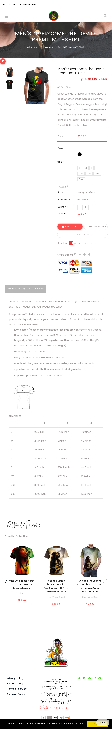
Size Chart (67, 87)
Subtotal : (62, 213)
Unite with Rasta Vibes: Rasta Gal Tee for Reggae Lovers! (21, 584)
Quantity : (62, 206)
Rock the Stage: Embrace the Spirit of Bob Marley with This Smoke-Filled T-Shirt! (55, 586)
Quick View (21, 572)
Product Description (18, 288)
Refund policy (15, 683)
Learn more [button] (78, 723)
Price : (60, 136)
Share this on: (65, 254)
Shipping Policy (16, 694)
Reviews (39, 288)
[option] (36, 85)
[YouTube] (99, 678)
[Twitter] (79, 678)
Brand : (61, 192)
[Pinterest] (89, 678)
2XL (81, 173)
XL (97, 168)
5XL (81, 179)
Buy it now (82, 234)
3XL (89, 173)
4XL (97, 173)
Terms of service (17, 688)
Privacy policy (15, 678)
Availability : (64, 199)
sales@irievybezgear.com (24, 4)
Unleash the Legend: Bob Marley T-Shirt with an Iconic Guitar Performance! (90, 586)
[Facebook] (84, 678)
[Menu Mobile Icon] (6, 16)
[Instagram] (94, 678)
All (28, 47)
